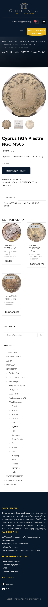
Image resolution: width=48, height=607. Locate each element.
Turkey (15, 472)
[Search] (41, 335)
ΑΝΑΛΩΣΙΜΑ (11, 352)
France (15, 431)
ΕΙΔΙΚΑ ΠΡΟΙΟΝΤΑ (14, 480)
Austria (15, 414)
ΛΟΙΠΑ (9, 361)
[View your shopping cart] (37, 21)
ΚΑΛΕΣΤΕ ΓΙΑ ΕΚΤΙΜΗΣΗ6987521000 (36, 31)
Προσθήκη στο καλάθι (16, 171)
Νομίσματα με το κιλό (17, 398)
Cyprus (15, 182)
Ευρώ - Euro (14, 394)
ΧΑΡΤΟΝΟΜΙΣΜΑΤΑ (14, 476)
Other (14, 443)
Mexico (15, 464)
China (14, 422)
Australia (15, 410)
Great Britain (17, 439)
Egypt (14, 406)
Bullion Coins (14, 373)
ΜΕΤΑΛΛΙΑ (10, 365)
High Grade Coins (16, 377)
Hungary (15, 455)
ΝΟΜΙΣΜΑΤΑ (25, 182)
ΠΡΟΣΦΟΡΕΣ (12, 484)
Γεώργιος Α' (13, 390)
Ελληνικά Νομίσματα (17, 385)
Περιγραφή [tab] (10, 197)
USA (13, 451)
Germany (16, 435)
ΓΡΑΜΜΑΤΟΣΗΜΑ (13, 357)
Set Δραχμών (14, 381)
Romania (16, 468)
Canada (15, 418)
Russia (14, 447)
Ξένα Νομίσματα (15, 402)
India (14, 460)
